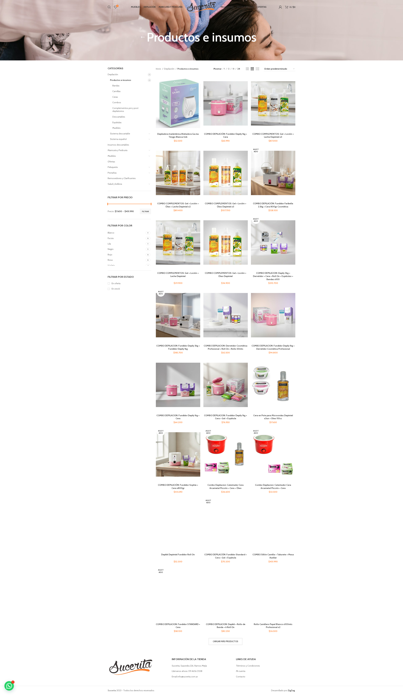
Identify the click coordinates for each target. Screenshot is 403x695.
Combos (116, 102)
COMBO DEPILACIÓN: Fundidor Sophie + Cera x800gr (178, 487)
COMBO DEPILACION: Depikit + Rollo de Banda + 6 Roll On (225, 626)
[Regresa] (143, 37)
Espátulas (117, 122)
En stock (115, 288)
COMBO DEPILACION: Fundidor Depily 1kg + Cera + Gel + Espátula (225, 417)
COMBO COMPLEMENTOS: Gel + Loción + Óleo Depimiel (225, 275)
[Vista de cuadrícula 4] (257, 69)
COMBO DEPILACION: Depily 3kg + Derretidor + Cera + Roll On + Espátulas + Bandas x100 (273, 276)
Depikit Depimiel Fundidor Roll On (178, 554)
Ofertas (111, 161)
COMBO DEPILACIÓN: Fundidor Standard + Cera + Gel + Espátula (225, 556)
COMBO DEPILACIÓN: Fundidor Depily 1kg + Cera (225, 135)
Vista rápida (198, 88)
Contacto (240, 676)
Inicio (159, 68)
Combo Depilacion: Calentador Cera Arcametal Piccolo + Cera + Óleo (225, 487)
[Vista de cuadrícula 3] (252, 69)
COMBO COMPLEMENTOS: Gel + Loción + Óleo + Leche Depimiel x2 (178, 205)
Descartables (118, 116)
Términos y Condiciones (248, 665)
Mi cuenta (240, 671)
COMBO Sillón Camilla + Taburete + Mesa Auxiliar (273, 556)
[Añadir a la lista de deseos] (198, 95)
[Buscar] (109, 7)
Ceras (115, 97)
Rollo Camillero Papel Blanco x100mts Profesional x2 (273, 626)
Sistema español (118, 139)
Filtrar (145, 211)
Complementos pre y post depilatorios (125, 110)
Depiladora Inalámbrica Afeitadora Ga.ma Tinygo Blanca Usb (178, 135)
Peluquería (113, 167)
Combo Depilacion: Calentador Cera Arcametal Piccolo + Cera (273, 487)
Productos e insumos (120, 80)
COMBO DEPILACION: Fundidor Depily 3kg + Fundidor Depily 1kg (178, 347)
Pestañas (112, 172)
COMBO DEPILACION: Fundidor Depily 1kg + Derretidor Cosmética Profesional (273, 347)
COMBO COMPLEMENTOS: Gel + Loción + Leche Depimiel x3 (273, 135)
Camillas (116, 91)
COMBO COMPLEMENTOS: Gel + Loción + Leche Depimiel (178, 275)
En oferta (115, 283)
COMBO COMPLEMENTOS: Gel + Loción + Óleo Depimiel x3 (225, 205)
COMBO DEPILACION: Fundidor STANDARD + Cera (178, 626)
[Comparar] (198, 80)
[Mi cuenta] (280, 7)
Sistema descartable (120, 133)
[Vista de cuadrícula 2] (247, 69)
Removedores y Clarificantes (122, 178)
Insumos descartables (118, 144)
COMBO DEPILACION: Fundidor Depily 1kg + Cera (177, 417)
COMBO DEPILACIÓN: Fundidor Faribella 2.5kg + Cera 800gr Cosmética (273, 205)
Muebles (116, 128)
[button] (9, 686)
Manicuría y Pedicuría (117, 150)
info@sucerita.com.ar (187, 676)
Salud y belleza (115, 184)
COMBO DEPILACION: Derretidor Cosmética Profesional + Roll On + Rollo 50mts (225, 347)
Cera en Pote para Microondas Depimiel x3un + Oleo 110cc (273, 417)
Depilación (113, 74)
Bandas (115, 85)
